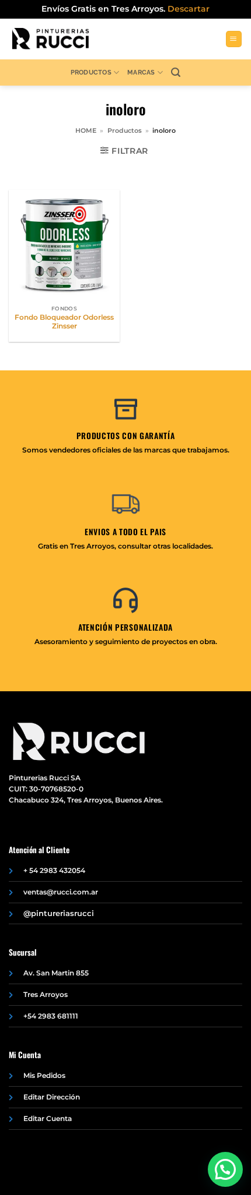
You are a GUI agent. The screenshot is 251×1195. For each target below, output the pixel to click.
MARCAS (141, 72)
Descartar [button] (189, 8)
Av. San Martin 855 (56, 972)
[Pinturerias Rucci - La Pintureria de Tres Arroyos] (50, 39)
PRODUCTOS (91, 72)
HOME (85, 130)
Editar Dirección (51, 1097)
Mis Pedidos (44, 1075)
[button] (234, 39)
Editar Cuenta (47, 1118)
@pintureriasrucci (58, 913)
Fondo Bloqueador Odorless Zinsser (64, 321)
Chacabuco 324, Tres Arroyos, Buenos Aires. (86, 800)
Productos (124, 130)
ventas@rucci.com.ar (60, 892)
